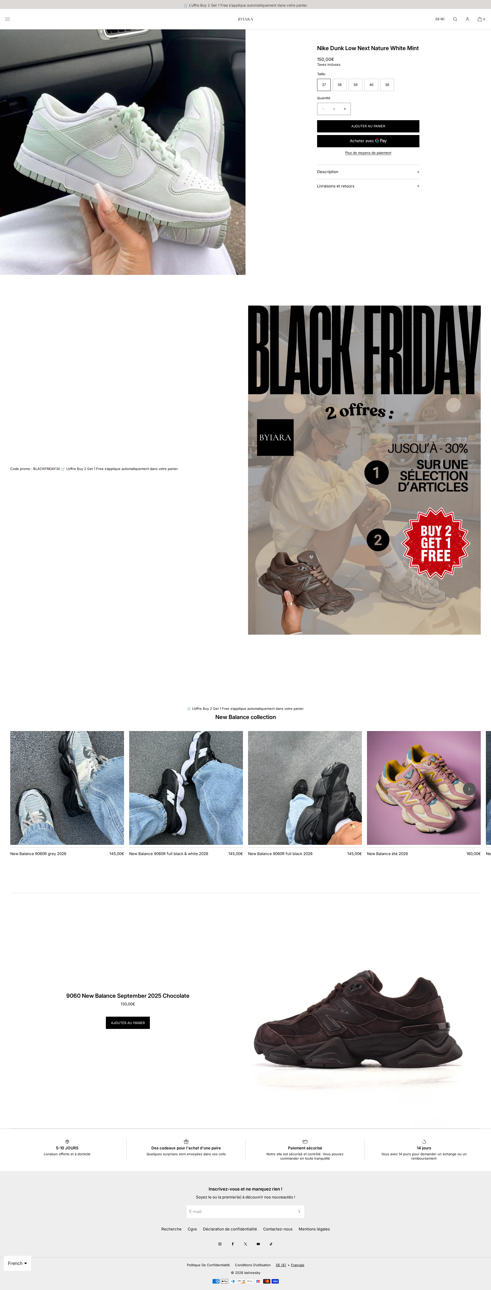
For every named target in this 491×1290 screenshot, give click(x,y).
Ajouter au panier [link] (128, 1023)
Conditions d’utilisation (253, 1265)
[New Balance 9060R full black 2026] (305, 788)
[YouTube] (258, 1244)
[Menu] (11, 19)
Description (327, 171)
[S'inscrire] (298, 1211)
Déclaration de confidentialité (230, 1229)
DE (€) (440, 19)
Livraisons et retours (335, 186)
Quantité (323, 98)
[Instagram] (220, 1244)
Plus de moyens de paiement (368, 153)
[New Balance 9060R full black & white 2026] (186, 788)
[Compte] (467, 19)
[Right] (469, 789)
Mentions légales (314, 1229)
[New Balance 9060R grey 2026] (67, 788)
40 (371, 85)
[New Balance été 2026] (424, 788)
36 (387, 85)
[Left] (21, 789)
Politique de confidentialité (208, 1265)
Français (297, 1265)
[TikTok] (271, 1244)
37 (324, 85)
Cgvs (192, 1229)
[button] (455, 19)
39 (355, 85)
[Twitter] (245, 1244)
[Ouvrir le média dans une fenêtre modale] (123, 152)
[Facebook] (232, 1244)
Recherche (171, 1229)
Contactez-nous (278, 1229)
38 (340, 85)
